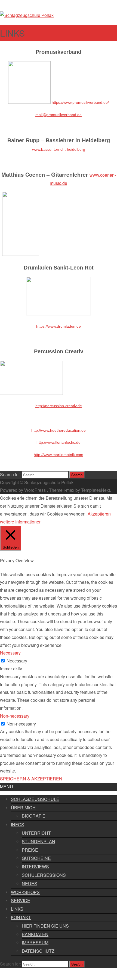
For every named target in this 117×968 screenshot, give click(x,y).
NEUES (29, 883)
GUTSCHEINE (36, 858)
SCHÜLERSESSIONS (44, 875)
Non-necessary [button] (14, 716)
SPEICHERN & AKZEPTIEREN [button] (31, 778)
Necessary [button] (10, 653)
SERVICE (20, 900)
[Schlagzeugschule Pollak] (27, 15)
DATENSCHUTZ (38, 951)
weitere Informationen (21, 522)
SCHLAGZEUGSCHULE (35, 799)
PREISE (30, 850)
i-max (69, 490)
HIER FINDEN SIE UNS (45, 926)
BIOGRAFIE (33, 816)
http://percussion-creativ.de (58, 406)
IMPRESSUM (35, 942)
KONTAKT (21, 917)
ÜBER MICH (23, 807)
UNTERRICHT (36, 833)
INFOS (17, 824)
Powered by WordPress (23, 490)
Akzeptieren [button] (99, 514)
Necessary (17, 661)
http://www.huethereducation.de (58, 430)
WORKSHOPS (25, 892)
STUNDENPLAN (38, 841)
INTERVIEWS (35, 866)
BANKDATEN (35, 934)
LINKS (17, 909)
